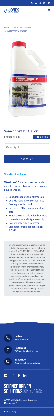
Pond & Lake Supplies (21, 27)
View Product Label (15, 174)
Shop (6, 27)
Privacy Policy (10, 412)
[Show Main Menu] (48, 10)
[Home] (11, 10)
